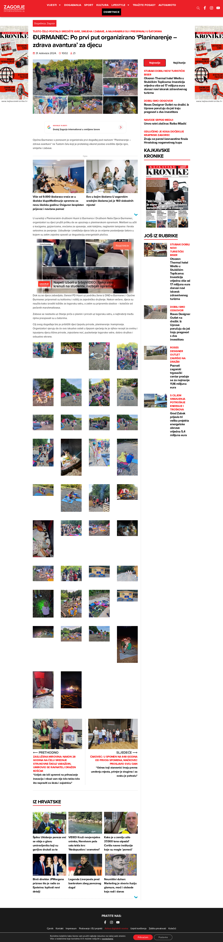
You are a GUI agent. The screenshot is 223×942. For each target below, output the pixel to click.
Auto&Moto (167, 5)
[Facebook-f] (205, 8)
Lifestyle (118, 5)
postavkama (107, 938)
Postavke (163, 937)
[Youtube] (218, 8)
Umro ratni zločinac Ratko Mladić (165, 122)
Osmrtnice (111, 12)
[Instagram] (211, 8)
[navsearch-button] (198, 8)
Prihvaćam (143, 937)
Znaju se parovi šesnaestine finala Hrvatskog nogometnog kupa (166, 137)
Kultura (102, 5)
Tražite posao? (144, 5)
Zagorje (51, 23)
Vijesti (52, 5)
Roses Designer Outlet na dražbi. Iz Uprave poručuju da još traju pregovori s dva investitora (166, 106)
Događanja (72, 5)
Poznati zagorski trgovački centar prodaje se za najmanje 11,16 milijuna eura (179, 367)
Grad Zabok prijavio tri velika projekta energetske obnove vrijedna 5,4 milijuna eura (179, 415)
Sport (88, 5)
